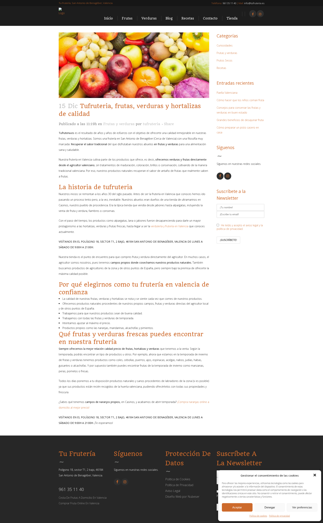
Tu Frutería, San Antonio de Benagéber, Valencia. (86, 3)
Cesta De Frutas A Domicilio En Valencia (83, 497)
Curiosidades (225, 45)
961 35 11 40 (71, 489)
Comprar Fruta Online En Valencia (79, 503)
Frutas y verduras (119, 124)
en (176, 226)
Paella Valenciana (227, 92)
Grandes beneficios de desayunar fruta (240, 120)
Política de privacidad (279, 515)
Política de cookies (258, 515)
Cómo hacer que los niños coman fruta (240, 100)
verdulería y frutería (163, 226)
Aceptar (237, 507)
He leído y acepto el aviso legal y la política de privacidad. (240, 227)
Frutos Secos (224, 60)
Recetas (221, 68)
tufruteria (151, 124)
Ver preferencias (302, 507)
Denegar (269, 507)
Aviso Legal (172, 491)
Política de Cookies (177, 479)
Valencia (183, 226)
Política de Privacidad (179, 485)
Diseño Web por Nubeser (182, 497)
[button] (315, 475)
